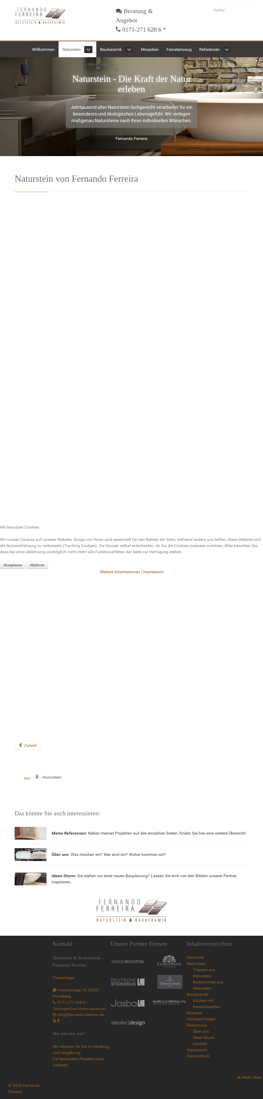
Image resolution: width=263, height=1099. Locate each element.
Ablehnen (37, 565)
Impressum (153, 571)
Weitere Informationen (120, 571)
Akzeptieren (12, 565)
